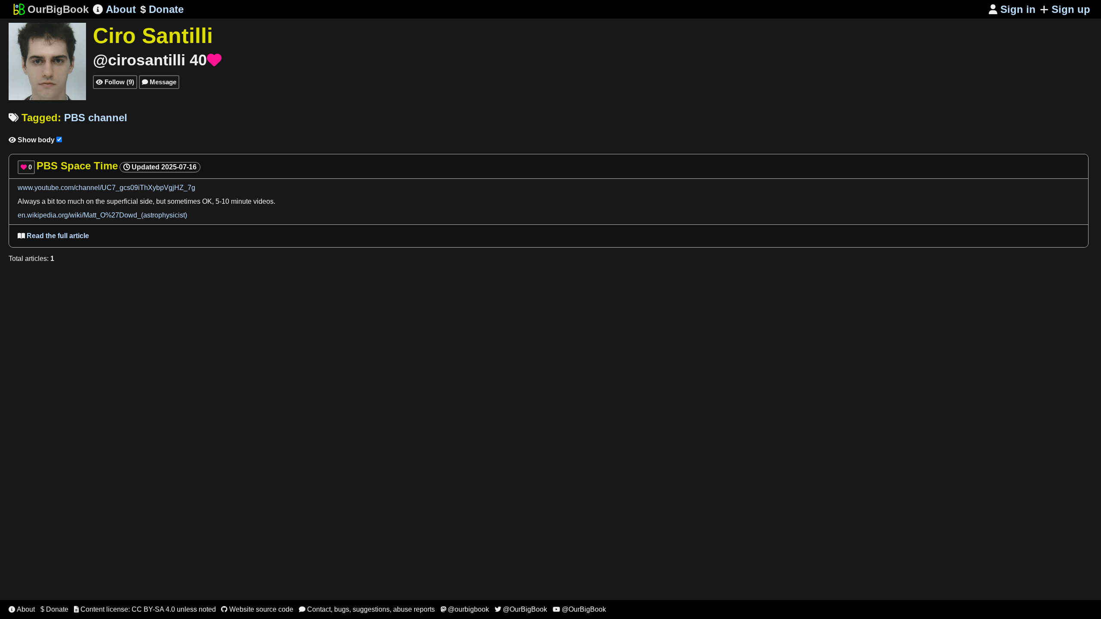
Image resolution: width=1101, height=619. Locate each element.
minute (241, 201)
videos (263, 201)
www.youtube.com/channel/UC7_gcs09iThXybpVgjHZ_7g (106, 187)
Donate (162, 9)
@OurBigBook (521, 609)
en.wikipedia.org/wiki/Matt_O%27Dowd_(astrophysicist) (102, 215)
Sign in (1012, 9)
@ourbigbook (464, 609)
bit (51, 201)
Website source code (257, 609)
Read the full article (53, 235)
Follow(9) (115, 82)
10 (225, 201)
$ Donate (54, 609)
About (114, 9)
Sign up (1071, 9)
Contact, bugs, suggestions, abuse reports (367, 609)
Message (159, 82)
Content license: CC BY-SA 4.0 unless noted (145, 609)
